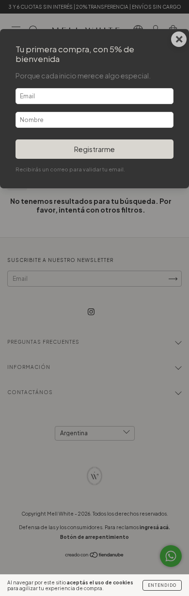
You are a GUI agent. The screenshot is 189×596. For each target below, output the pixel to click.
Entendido (162, 585)
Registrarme (94, 149)
